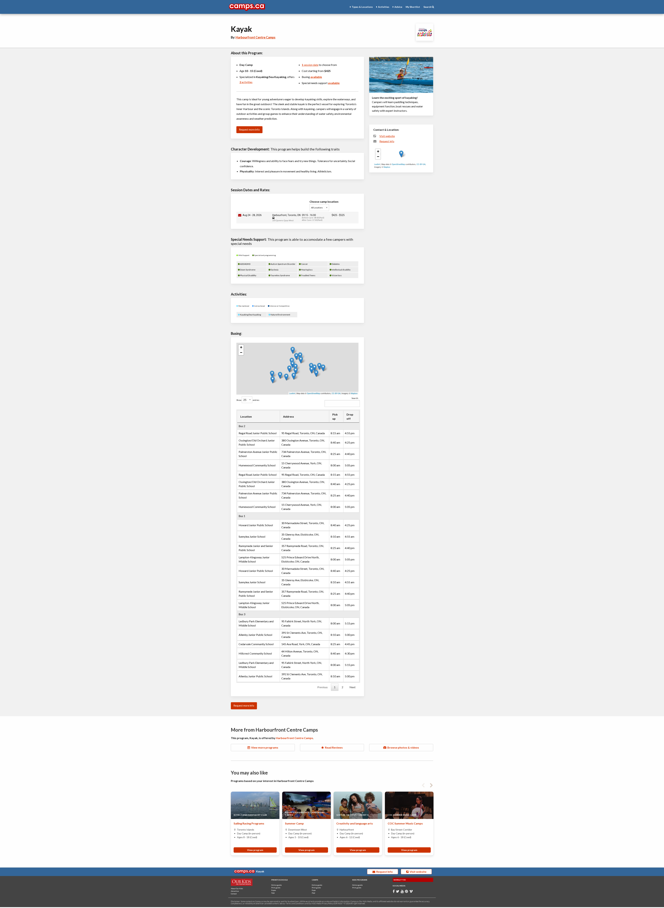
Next (352, 687)
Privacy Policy (327, 903)
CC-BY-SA (336, 393)
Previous (322, 687)
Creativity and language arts (354, 823)
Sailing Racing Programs (249, 823)
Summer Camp (294, 823)
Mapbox (354, 393)
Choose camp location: (324, 201)
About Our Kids (237, 888)
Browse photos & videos (402, 747)
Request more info (249, 129)
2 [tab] (332, 861)
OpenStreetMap (313, 393)
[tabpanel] (255, 823)
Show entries (247, 400)
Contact (234, 894)
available (316, 77)
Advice (398, 6)
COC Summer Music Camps (405, 823)
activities (245, 82)
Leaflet (292, 393)
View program (255, 850)
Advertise (235, 891)
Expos (273, 890)
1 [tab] (327, 861)
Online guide (276, 885)
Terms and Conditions (295, 903)
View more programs (264, 747)
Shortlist (413, 6)
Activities (383, 6)
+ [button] (241, 347)
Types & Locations (362, 6)
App (273, 893)
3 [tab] (337, 861)
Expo (314, 890)
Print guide (275, 888)
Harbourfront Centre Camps (255, 37)
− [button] (241, 352)
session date (310, 64)
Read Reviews (333, 747)
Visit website (387, 136)
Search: (355, 398)
